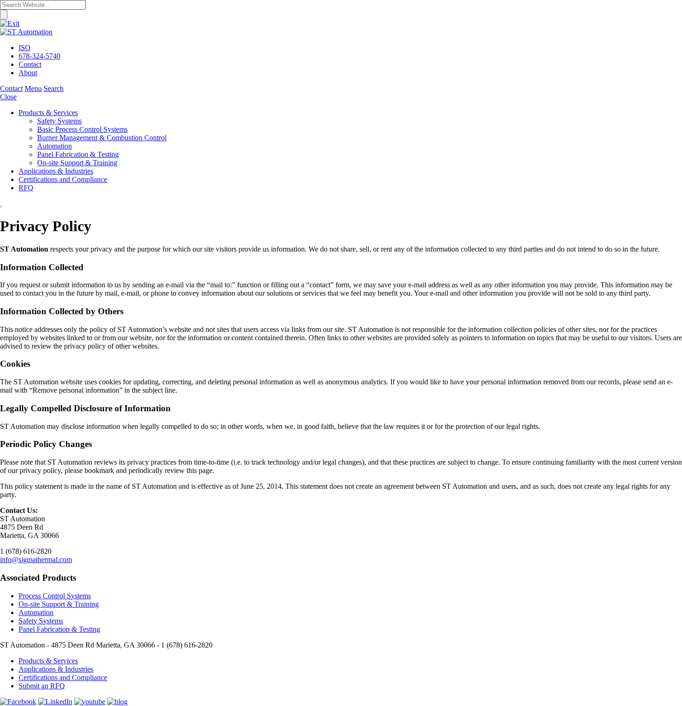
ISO (25, 48)
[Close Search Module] (9, 23)
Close (8, 97)
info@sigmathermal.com (36, 560)
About (28, 73)
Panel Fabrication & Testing (59, 629)
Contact (30, 64)
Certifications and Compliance (63, 677)
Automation (36, 612)
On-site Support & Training (59, 604)
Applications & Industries (56, 669)
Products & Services (48, 661)
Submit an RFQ (42, 686)
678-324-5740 (39, 56)
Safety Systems (41, 621)
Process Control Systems (55, 596)
